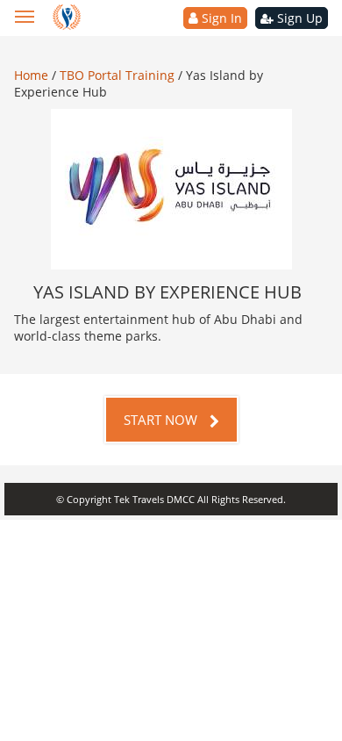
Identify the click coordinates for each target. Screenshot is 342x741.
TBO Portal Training (119, 75)
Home (33, 75)
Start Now (162, 419)
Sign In (220, 18)
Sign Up (298, 18)
